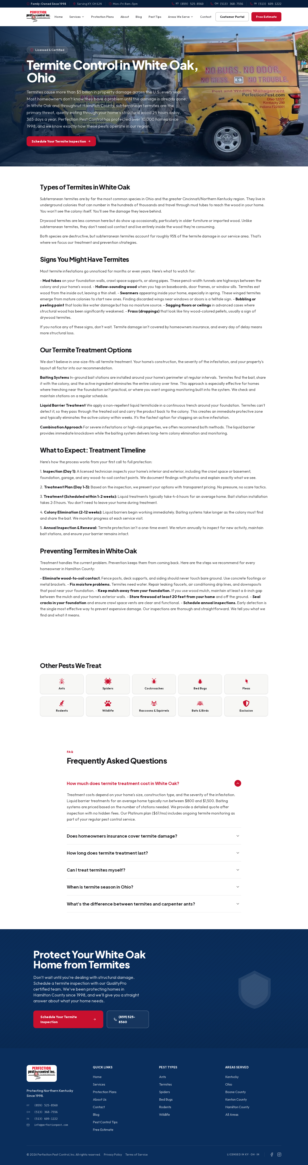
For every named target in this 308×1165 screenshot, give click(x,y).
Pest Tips (155, 17)
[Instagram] (279, 1154)
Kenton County (236, 1099)
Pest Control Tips (105, 1122)
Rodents (165, 1107)
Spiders (164, 1092)
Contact (205, 17)
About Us (99, 1099)
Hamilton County (237, 1107)
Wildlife (164, 1114)
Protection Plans (102, 17)
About (124, 17)
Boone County (235, 1092)
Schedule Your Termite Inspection (59, 141)
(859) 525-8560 (127, 1019)
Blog (139, 17)
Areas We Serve (179, 17)
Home (58, 17)
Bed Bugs (166, 1099)
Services (75, 17)
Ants (162, 1077)
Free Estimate (266, 17)
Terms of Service (136, 1154)
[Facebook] (272, 1154)
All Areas (231, 1114)
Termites (165, 1084)
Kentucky (232, 1077)
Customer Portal (232, 17)
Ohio (228, 1084)
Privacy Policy (113, 1154)
